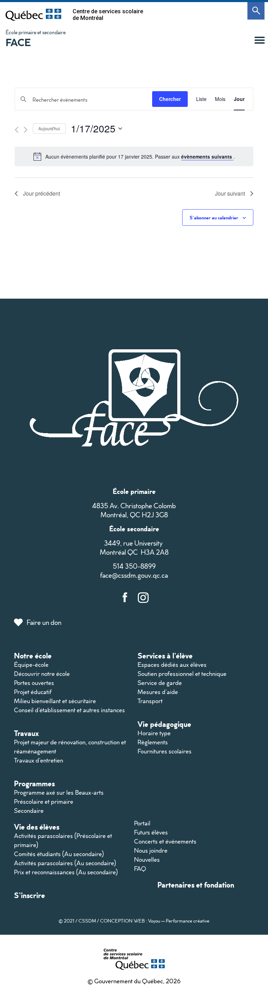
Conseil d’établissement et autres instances (69, 710)
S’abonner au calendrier (213, 217)
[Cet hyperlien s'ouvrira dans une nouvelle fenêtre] (33, 15)
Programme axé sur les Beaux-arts (59, 792)
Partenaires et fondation (195, 884)
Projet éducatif (33, 691)
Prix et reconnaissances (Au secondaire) (66, 872)
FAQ (140, 868)
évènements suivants (207, 156)
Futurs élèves (151, 832)
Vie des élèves (36, 826)
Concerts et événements (165, 841)
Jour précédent (41, 193)
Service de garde (159, 682)
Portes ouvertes (34, 682)
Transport (150, 701)
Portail (142, 823)
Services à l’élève (165, 655)
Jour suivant (230, 193)
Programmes (34, 783)
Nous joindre (151, 850)
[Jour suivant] (26, 129)
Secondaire (29, 810)
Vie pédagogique (164, 724)
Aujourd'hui (49, 128)
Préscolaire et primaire (43, 801)
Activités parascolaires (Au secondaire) (65, 863)
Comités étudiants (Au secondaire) (59, 853)
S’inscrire (29, 895)
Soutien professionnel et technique (181, 673)
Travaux (26, 733)
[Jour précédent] (16, 129)
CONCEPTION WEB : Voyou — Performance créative (154, 920)
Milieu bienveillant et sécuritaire (55, 701)
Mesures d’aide (157, 691)
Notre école (33, 655)
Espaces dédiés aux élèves (172, 664)
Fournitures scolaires (164, 751)
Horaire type (154, 733)
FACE (18, 42)
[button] (259, 40)
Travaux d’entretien (38, 760)
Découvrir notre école (42, 673)
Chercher (170, 98)
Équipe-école (31, 664)
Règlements (152, 742)
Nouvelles (147, 859)
